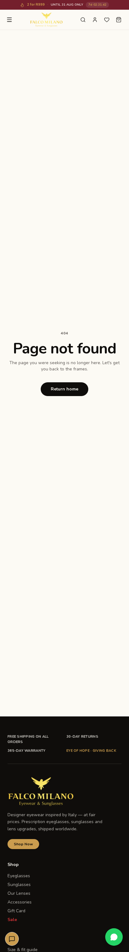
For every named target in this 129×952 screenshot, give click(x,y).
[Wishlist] (106, 19)
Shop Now (23, 844)
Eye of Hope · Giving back (91, 750)
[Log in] (95, 19)
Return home (64, 389)
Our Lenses (19, 893)
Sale (12, 920)
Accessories (20, 902)
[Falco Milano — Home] (46, 19)
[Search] (83, 19)
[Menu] (9, 19)
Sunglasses (19, 885)
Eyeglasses (19, 876)
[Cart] (118, 19)
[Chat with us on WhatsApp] (114, 937)
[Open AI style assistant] (12, 939)
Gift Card (16, 911)
